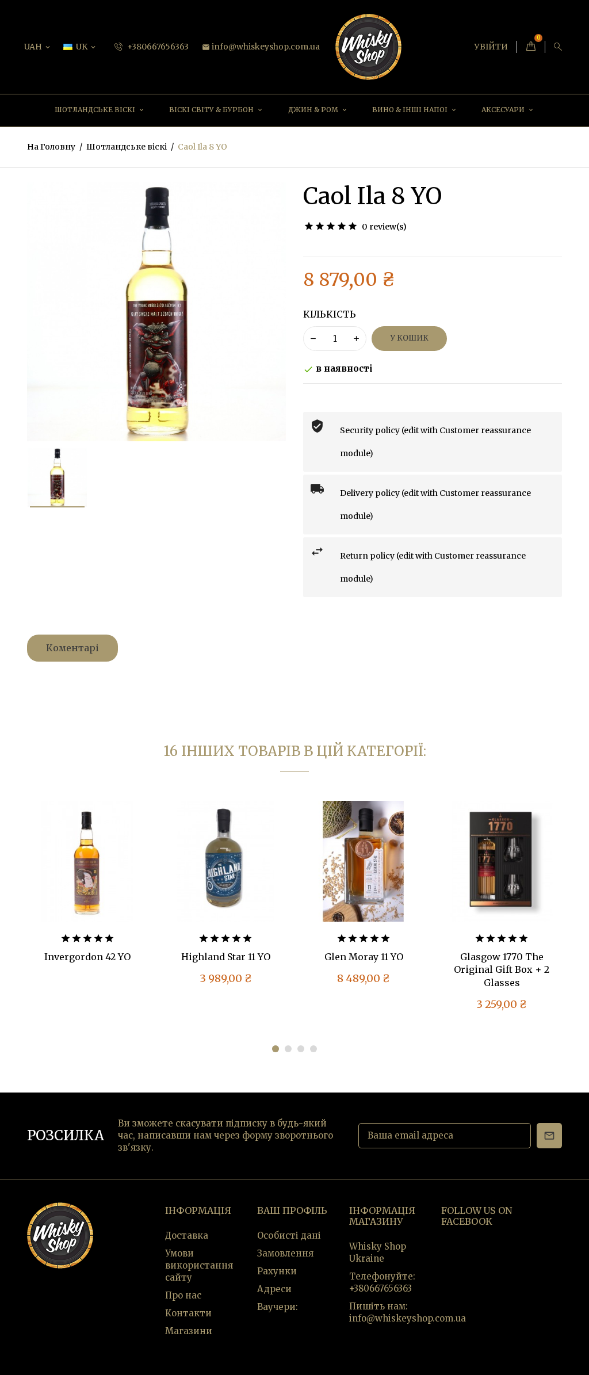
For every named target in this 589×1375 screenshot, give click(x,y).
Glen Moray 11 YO (363, 956)
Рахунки (277, 1271)
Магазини (188, 1331)
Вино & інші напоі (410, 109)
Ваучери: (277, 1306)
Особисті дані (289, 1235)
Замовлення (285, 1253)
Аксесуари (503, 109)
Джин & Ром (314, 109)
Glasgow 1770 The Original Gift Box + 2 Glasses (501, 969)
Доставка (186, 1235)
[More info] (112, 869)
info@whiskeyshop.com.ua (261, 46)
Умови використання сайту (199, 1265)
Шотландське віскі (96, 109)
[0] (531, 47)
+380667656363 (157, 46)
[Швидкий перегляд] (87, 869)
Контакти (188, 1313)
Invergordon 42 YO (87, 956)
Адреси (274, 1289)
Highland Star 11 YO (225, 956)
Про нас (183, 1295)
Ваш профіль (292, 1210)
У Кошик (410, 338)
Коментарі (72, 648)
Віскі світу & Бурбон (212, 109)
